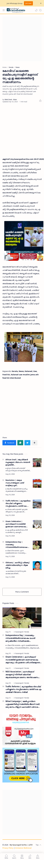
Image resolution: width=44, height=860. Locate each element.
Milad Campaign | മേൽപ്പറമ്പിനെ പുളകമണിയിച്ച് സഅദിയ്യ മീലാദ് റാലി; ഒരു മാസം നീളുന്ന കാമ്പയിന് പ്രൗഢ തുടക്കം (23, 704)
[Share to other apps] (34, 442)
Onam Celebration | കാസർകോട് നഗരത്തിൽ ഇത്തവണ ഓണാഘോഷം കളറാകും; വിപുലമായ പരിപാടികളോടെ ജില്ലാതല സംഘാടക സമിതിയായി (17, 524)
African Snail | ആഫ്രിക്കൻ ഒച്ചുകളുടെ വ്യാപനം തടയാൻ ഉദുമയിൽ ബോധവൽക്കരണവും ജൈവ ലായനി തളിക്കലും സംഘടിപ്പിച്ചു (18, 462)
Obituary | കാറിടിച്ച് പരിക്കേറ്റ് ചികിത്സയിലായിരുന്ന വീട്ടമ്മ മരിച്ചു (17, 565)
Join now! (28, 3)
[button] (36, 10)
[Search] (40, 10)
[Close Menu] (41, 3)
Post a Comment (22, 592)
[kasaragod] (19, 632)
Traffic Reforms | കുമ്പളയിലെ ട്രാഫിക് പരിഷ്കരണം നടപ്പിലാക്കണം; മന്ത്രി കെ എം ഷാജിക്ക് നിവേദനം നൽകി (18, 503)
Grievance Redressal (23, 848)
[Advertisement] (22, 38)
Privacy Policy (7, 848)
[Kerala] (26, 632)
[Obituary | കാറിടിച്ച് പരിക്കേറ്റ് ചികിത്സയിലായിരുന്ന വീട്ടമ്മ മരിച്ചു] (37, 565)
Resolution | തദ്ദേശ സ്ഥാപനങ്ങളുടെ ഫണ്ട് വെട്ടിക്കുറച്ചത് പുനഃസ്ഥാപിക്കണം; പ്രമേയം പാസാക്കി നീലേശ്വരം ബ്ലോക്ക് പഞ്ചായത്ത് (17, 483)
